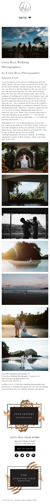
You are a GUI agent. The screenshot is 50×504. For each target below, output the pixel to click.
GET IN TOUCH (25, 448)
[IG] (28, 455)
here (31, 115)
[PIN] (33, 455)
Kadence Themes (32, 500)
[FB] (16, 455)
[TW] (22, 455)
